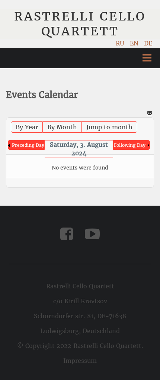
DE (148, 43)
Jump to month (109, 127)
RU (121, 43)
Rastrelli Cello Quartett (79, 24)
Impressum (80, 360)
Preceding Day (28, 145)
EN (135, 43)
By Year (27, 127)
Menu (147, 58)
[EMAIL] (149, 114)
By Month (62, 127)
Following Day (129, 145)
